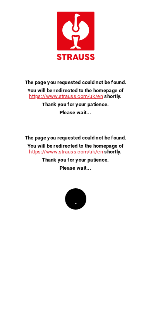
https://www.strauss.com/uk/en (66, 96)
